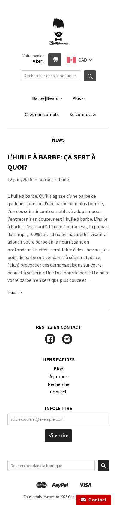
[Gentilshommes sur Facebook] (50, 340)
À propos (59, 376)
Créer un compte (42, 114)
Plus (77, 98)
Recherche (58, 384)
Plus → (15, 292)
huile (64, 179)
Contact (58, 392)
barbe (46, 179)
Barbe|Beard (45, 98)
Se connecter (83, 114)
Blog (59, 369)
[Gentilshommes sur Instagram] (67, 340)
